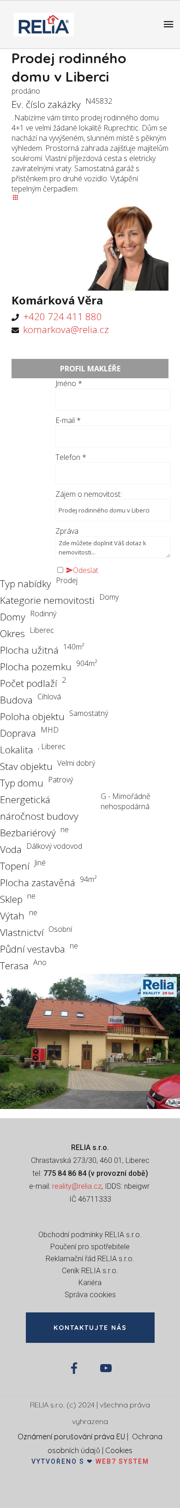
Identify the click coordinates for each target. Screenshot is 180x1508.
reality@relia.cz (77, 1186)
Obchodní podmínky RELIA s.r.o (89, 1234)
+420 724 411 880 (62, 316)
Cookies (118, 1450)
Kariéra (90, 1282)
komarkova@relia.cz (66, 329)
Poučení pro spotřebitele (90, 1246)
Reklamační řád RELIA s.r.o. (90, 1258)
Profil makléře (90, 369)
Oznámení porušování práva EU (71, 1436)
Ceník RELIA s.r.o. (90, 1270)
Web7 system (122, 1461)
